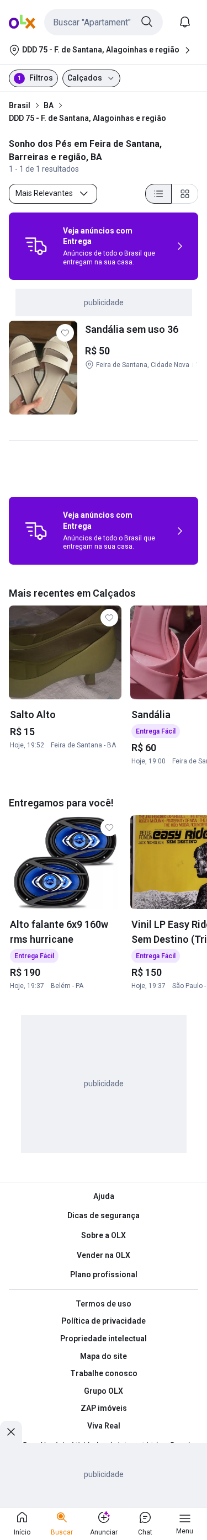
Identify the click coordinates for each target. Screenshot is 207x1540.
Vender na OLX (103, 1255)
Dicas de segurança (103, 1215)
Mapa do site (103, 1356)
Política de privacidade (103, 1320)
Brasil (19, 105)
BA (49, 105)
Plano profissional (103, 1274)
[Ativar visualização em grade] (185, 194)
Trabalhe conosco (103, 1373)
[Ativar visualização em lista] (158, 194)
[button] (103, 22)
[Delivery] (35, 246)
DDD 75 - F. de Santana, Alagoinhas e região (87, 118)
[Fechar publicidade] (11, 1432)
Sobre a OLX (103, 1235)
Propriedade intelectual (103, 1338)
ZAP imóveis (104, 1408)
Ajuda (103, 1196)
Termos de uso (103, 1303)
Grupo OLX (103, 1391)
